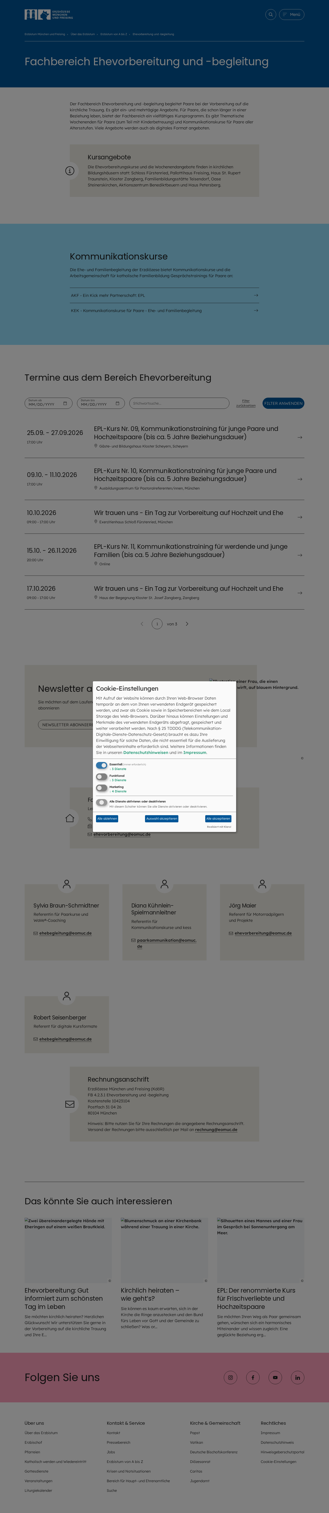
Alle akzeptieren (218, 819)
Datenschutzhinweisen (145, 752)
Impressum (194, 752)
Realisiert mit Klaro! (219, 826)
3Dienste (117, 769)
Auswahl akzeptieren (161, 819)
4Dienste (117, 791)
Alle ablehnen (107, 819)
